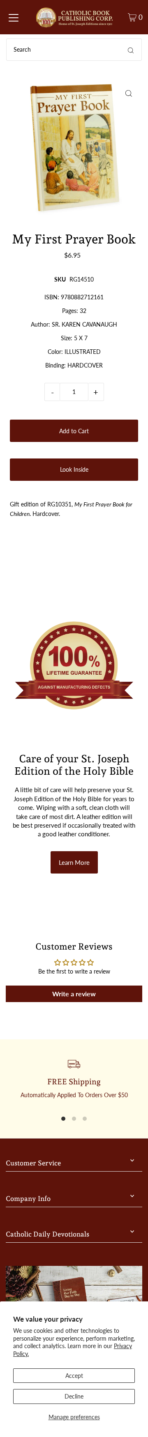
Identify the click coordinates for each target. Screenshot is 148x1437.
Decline (74, 1396)
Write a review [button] (74, 994)
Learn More (74, 862)
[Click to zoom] (129, 93)
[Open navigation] (13, 17)
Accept (74, 1375)
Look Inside (74, 469)
